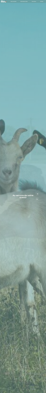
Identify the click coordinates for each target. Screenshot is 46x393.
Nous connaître (13, 1)
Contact (41, 1)
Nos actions (34, 1)
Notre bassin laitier (24, 1)
